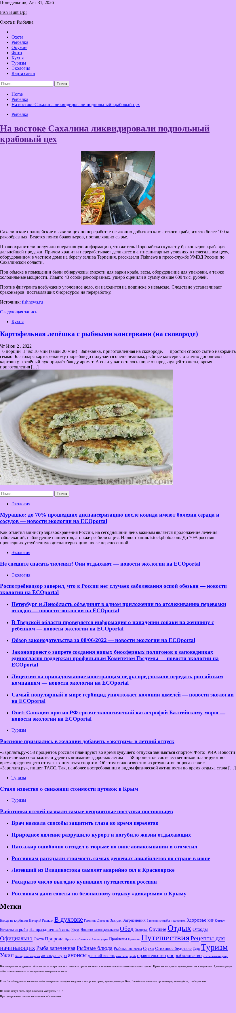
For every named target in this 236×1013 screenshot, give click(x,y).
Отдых (179, 928)
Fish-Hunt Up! (13, 12)
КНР (211, 920)
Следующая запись (18, 311)
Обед (127, 928)
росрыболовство (184, 955)
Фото (17, 52)
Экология (21, 68)
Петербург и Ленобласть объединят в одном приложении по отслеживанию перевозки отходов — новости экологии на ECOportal (119, 607)
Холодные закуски (27, 956)
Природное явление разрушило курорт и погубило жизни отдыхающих (101, 835)
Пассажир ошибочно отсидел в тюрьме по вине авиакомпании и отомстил (104, 846)
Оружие (19, 47)
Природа (54, 939)
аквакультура (54, 955)
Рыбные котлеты (128, 948)
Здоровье (196, 920)
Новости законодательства (100, 930)
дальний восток (101, 955)
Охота (17, 37)
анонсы (77, 955)
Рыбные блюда (95, 948)
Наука (75, 929)
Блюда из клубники (14, 920)
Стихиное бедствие (173, 948)
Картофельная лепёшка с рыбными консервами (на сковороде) (99, 334)
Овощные (141, 929)
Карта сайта (23, 73)
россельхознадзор (215, 956)
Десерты (103, 920)
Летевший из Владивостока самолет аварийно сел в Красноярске (93, 870)
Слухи (148, 948)
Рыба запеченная (55, 948)
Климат (220, 920)
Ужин (7, 955)
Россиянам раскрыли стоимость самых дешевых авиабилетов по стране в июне (111, 858)
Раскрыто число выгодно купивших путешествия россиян (84, 882)
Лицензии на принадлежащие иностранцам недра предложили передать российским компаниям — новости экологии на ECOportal (117, 679)
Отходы (200, 929)
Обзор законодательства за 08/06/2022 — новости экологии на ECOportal (103, 640)
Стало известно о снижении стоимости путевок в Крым (69, 789)
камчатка (122, 956)
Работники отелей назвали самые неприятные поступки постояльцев (86, 811)
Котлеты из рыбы (14, 929)
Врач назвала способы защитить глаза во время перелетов (85, 823)
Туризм (19, 63)
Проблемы (118, 939)
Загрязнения (134, 920)
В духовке (68, 919)
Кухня (18, 57)
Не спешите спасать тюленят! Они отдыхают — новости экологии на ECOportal (100, 564)
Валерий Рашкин (41, 920)
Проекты (134, 939)
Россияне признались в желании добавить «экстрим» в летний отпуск (87, 741)
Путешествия (165, 937)
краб (133, 956)
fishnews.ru (32, 302)
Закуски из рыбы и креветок (166, 920)
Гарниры (90, 920)
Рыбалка (20, 42)
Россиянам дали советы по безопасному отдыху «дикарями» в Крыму (99, 893)
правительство (151, 955)
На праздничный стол (49, 929)
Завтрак (115, 920)
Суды (196, 948)
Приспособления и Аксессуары (86, 939)
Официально (16, 938)
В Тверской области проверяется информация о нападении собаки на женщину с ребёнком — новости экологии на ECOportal (113, 625)
